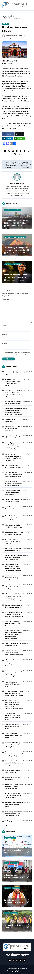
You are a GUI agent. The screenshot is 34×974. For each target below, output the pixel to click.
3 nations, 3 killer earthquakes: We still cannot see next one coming (14, 653)
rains (14, 237)
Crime (7, 863)
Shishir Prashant (18, 183)
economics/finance (10, 838)
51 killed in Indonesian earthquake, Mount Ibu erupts (12, 726)
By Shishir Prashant (11, 35)
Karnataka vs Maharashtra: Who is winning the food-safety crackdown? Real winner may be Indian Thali (13, 411)
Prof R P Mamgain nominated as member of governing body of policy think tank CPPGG (13, 457)
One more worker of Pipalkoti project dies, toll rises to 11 (13, 541)
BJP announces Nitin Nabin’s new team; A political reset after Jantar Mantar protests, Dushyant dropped (14, 597)
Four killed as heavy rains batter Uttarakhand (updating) (13, 587)
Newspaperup (11, 971)
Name (4, 325)
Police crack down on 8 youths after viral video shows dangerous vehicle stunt (13, 663)
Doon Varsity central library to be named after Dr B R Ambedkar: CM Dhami (14, 814)
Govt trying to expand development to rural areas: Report (14, 823)
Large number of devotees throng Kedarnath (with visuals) (16, 223)
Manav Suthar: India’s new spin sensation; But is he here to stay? (13, 518)
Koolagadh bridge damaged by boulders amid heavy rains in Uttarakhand (14, 557)
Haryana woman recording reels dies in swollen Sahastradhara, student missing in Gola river (13, 674)
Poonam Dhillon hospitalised (10, 420)
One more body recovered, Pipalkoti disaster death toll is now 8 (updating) (14, 754)
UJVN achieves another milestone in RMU (12, 771)
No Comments (7, 39)
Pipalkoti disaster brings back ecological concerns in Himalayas (14, 763)
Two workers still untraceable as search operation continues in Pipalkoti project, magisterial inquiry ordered (14, 704)
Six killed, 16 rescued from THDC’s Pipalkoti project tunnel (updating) (13, 795)
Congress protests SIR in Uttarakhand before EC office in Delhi (12, 492)
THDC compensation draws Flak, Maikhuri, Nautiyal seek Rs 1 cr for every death (14, 693)
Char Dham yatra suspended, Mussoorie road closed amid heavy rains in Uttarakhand (16, 250)
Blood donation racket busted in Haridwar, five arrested (12, 623)
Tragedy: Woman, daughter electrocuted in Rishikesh (14, 606)
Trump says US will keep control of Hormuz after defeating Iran (12, 745)
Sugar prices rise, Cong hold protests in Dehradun (13, 437)
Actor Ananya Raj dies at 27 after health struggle (14, 644)
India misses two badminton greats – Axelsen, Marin (14, 549)
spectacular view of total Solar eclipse (13, 778)
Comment (6, 299)
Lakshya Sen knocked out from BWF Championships (13, 526)
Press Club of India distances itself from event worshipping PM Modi (13, 483)
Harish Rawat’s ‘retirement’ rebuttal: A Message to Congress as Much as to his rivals (14, 393)
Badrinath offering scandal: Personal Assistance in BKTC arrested (16, 277)
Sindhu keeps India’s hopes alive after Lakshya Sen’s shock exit (13, 509)
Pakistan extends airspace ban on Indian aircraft (13, 500)
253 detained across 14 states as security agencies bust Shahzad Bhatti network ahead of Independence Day (13, 634)
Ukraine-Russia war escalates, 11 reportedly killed (12, 684)
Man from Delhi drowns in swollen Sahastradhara (13, 402)
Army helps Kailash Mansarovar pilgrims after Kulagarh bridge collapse (13, 474)
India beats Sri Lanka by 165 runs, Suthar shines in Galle (14, 533)
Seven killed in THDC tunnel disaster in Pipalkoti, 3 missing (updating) (14, 786)
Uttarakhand (16, 210)
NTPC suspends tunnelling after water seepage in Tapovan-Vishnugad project (14, 614)
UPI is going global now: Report (12, 373)
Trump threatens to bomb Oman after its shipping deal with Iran (13, 578)
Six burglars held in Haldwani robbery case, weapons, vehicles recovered (12, 382)
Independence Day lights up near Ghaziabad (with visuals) (14, 804)
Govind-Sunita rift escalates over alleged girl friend (13, 735)
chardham (6, 23)
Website (5, 343)
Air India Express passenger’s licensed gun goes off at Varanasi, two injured (13, 716)
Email (4, 334)
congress (7, 888)
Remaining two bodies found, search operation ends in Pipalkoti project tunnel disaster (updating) (13, 567)
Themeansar (22, 971)
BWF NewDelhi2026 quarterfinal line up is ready (14, 466)
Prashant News (17, 954)
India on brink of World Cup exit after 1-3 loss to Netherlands (13, 429)
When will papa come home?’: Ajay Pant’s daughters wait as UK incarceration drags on (12, 446)
